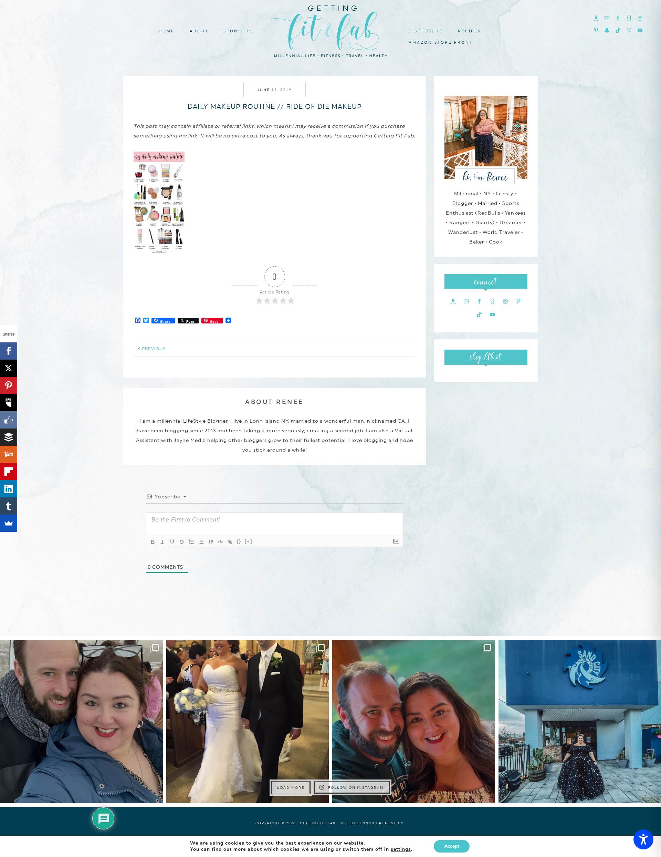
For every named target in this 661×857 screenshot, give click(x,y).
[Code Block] (220, 542)
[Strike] (182, 542)
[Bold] (153, 542)
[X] (8, 368)
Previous (154, 349)
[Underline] (172, 542)
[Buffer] (8, 437)
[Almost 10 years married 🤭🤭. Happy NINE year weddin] (247, 721)
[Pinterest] (8, 385)
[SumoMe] (8, 523)
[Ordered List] (191, 542)
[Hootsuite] (8, 402)
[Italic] (162, 542)
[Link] (230, 542)
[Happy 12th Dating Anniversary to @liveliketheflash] (413, 721)
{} (239, 541)
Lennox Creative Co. (381, 823)
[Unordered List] (201, 542)
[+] (248, 541)
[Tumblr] (8, 506)
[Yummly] (8, 454)
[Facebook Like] (8, 420)
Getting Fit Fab (330, 30)
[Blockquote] (211, 542)
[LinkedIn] (8, 488)
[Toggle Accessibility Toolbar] (643, 839)
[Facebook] (8, 351)
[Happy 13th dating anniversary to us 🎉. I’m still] (81, 721)
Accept (451, 846)
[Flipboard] (8, 471)
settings (401, 849)
